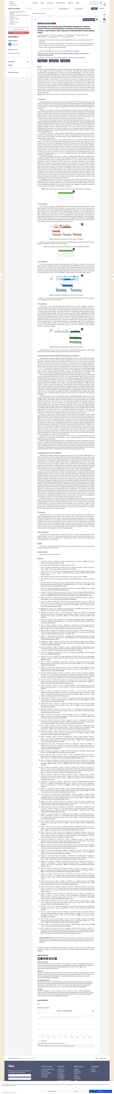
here (63, 1043)
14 (53, 138)
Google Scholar (45, 563)
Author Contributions (14, 18)
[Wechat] (50, 959)
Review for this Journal (18, 29)
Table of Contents (13, 72)
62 (83, 407)
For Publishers (61, 1077)
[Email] (39, 959)
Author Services (60, 3)
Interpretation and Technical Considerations (19, 15)
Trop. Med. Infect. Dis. (13, 1058)
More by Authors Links (14, 53)
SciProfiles (77, 1077)
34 (72, 219)
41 (79, 321)
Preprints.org (77, 1073)
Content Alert (102, 1058)
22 (43, 181)
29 (71, 211)
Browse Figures (54, 61)
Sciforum (76, 1069)
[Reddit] (53, 959)
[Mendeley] (56, 959)
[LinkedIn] (44, 959)
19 (86, 159)
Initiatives (70, 3)
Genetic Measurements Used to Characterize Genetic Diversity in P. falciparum (17, 12)
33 (93, 218)
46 (63, 361)
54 (77, 379)
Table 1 (52, 181)
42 (79, 324)
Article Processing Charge (47, 1069)
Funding (11, 20)
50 (89, 373)
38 (54, 311)
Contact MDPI (44, 1075)
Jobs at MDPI (44, 1077)
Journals (34, 3)
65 (83, 448)
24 (46, 181)
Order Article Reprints (89, 19)
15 (73, 151)
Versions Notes (65, 61)
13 (52, 138)
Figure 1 (71, 221)
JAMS (75, 1080)
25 (53, 184)
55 (79, 379)
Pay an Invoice (44, 1071)
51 (61, 376)
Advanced (101, 8)
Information (50, 3)
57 (86, 386)
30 (74, 213)
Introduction (12, 3)
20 (42, 167)
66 (39, 477)
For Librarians (61, 1075)
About (77, 3)
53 (76, 379)
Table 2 (65, 243)
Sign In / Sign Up (94, 3)
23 (44, 181)
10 (52, 125)
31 (76, 213)
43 (80, 324)
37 (70, 309)
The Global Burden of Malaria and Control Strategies (71, 57)
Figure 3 (53, 326)
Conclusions (12, 16)
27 (57, 208)
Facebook (93, 1071)
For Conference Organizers (64, 1080)
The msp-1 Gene (13, 5)
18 (84, 159)
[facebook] (47, 959)
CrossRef (52, 563)
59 (89, 386)
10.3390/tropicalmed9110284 (39, 13)
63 (44, 422)
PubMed (62, 563)
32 (91, 218)
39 (66, 314)
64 (51, 442)
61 (76, 391)
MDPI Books (77, 1071)
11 (45, 128)
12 (50, 131)
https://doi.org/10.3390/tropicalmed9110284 (68, 51)
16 (69, 158)
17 (83, 159)
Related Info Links (13, 49)
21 (44, 167)
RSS (96, 1058)
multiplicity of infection (82, 94)
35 (62, 269)
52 (63, 376)
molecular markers (70, 94)
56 (80, 379)
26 (56, 208)
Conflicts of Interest (13, 22)
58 (88, 386)
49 (68, 366)
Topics (42, 3)
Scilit (57, 563)
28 (60, 209)
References (12, 23)
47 (65, 361)
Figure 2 (89, 272)
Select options (12, 1075)
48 (66, 361)
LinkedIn (93, 1069)
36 (64, 269)
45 (62, 361)
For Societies (61, 1078)
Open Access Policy (46, 1073)
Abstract (11, 1)
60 (75, 391)
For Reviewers (61, 1071)
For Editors (60, 1073)
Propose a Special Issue (18, 33)
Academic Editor (13, 40)
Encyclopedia (77, 1078)
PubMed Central (45, 574)
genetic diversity (60, 94)
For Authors (61, 1069)
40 (42, 319)
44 (82, 324)
